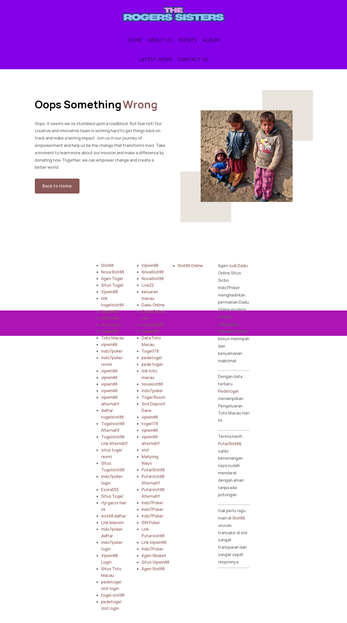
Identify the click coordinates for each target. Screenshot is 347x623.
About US (160, 40)
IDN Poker (110, 318)
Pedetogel (228, 391)
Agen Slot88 (153, 569)
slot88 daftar (113, 516)
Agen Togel (112, 278)
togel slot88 (112, 595)
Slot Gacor (111, 324)
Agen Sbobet (153, 555)
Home (135, 40)
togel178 (149, 423)
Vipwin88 (109, 292)
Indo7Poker (152, 503)
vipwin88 (109, 344)
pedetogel (151, 357)
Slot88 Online (190, 265)
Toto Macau (112, 338)
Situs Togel (112, 285)
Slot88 (107, 265)
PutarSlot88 (153, 470)
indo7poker (112, 351)
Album (210, 40)
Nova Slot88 (112, 272)
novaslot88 (152, 324)
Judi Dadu (238, 265)
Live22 (147, 285)
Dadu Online (153, 305)
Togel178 (150, 351)
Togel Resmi (153, 397)
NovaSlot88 (152, 272)
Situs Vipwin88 (155, 562)
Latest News (155, 59)
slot (145, 450)
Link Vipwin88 (153, 542)
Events (187, 40)
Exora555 (110, 489)
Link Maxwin (112, 522)
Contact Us (193, 59)
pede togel (152, 364)
